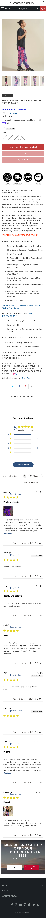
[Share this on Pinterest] (26, 386)
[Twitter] (34, 905)
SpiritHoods (25, 912)
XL (22, 137)
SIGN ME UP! (31, 867)
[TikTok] (29, 905)
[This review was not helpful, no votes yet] (40, 543)
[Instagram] (16, 905)
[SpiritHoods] (23, 8)
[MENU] (1, 8)
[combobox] (33, 482)
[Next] (42, 45)
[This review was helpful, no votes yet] (35, 543)
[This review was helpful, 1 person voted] (35, 782)
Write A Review (23, 465)
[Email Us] (7, 905)
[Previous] (4, 45)
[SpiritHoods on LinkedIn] (21, 905)
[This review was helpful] (35, 835)
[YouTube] (38, 905)
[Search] (37, 8)
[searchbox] (13, 476)
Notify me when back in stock (23, 147)
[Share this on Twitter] (12, 386)
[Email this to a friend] (32, 386)
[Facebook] (12, 905)
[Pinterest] (25, 905)
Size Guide (11, 128)
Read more (8, 533)
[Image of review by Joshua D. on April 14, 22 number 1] (8, 811)
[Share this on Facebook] (19, 386)
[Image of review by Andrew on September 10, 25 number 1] (8, 511)
